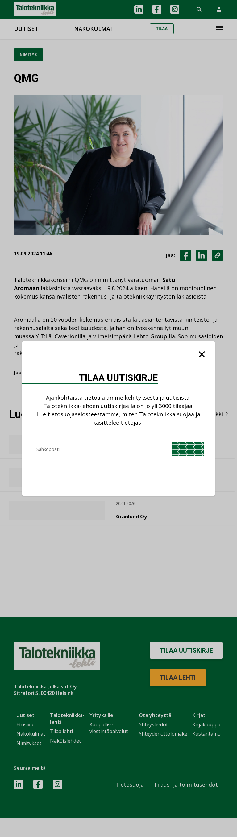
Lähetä (188, 449)
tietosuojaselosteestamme (83, 414)
